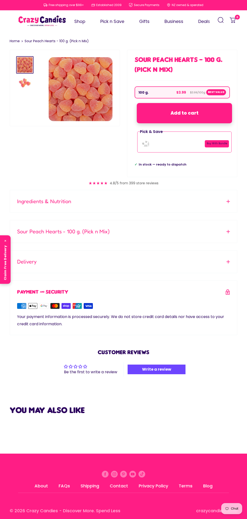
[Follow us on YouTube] (132, 474)
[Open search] (221, 21)
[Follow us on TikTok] (141, 474)
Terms (185, 486)
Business (174, 21)
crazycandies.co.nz (216, 511)
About (41, 486)
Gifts (144, 21)
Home (15, 41)
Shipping (90, 486)
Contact (119, 486)
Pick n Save (112, 21)
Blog (208, 486)
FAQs (64, 486)
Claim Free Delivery (5, 262)
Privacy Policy (153, 486)
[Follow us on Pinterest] (123, 474)
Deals (204, 21)
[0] (233, 21)
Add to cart (185, 113)
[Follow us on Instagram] (114, 474)
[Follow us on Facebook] (105, 474)
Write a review (156, 369)
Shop (79, 21)
